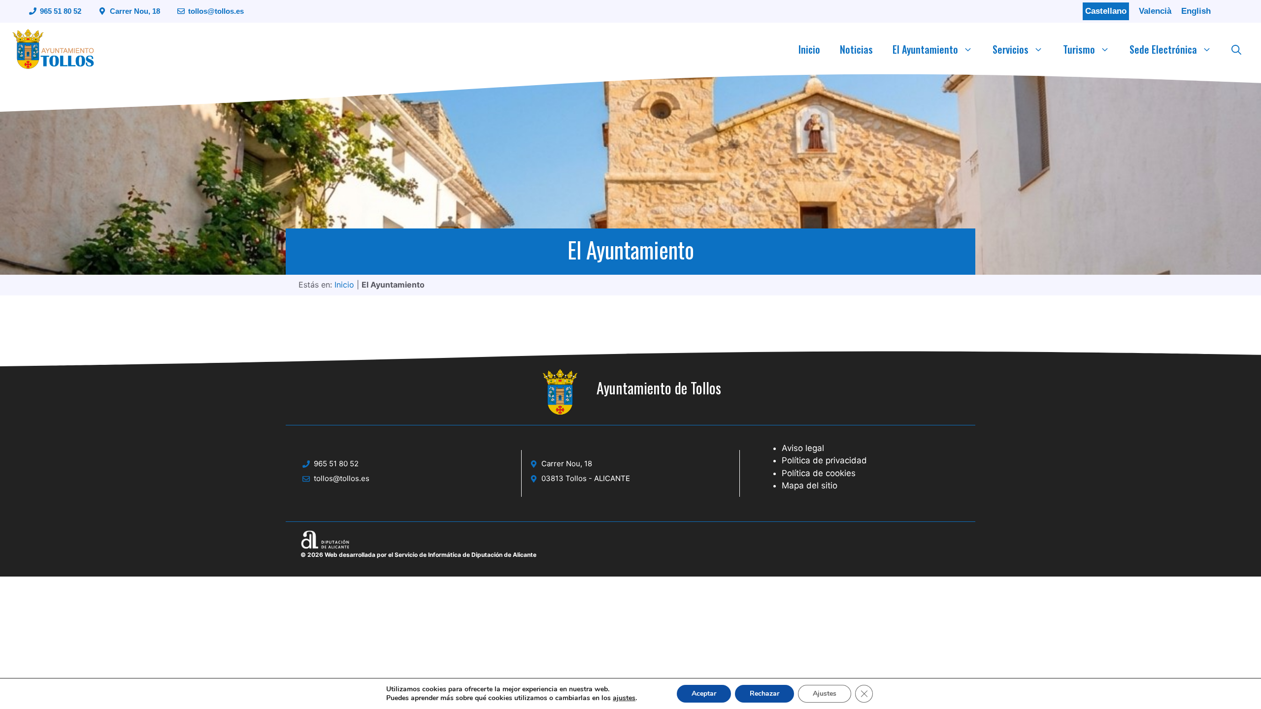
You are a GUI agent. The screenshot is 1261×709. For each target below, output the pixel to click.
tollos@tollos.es (216, 11)
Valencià (1155, 11)
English (1196, 11)
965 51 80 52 (60, 11)
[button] (1236, 49)
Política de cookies (819, 473)
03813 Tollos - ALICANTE (585, 478)
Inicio (809, 49)
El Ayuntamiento (925, 49)
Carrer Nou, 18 (135, 11)
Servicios (1011, 49)
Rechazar (764, 693)
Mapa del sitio (809, 485)
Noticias (856, 49)
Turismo (1079, 49)
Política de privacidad (824, 460)
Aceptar (704, 693)
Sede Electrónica (1163, 49)
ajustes (624, 698)
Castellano (1106, 11)
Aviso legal (803, 448)
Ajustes (824, 693)
